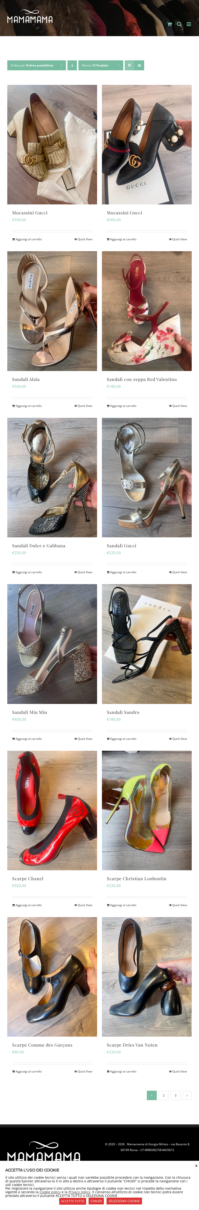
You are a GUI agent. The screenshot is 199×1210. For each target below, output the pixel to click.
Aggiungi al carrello (29, 239)
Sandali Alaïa (26, 379)
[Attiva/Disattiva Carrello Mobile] (169, 24)
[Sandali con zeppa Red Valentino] (147, 311)
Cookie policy (50, 1192)
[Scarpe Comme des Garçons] (52, 977)
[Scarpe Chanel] (52, 810)
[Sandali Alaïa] (52, 311)
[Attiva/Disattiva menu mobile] (189, 24)
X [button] (196, 1166)
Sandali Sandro (123, 712)
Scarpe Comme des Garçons (42, 1045)
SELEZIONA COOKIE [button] (124, 1201)
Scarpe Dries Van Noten (132, 1045)
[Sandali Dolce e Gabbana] (52, 477)
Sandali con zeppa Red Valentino (142, 379)
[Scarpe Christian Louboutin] (147, 810)
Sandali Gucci (121, 546)
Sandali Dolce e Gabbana (39, 546)
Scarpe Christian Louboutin (137, 878)
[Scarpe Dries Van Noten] (147, 977)
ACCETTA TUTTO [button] (72, 1201)
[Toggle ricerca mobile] (179, 24)
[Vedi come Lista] (139, 65)
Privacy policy (79, 1192)
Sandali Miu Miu (29, 712)
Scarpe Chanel (27, 878)
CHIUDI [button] (96, 1201)
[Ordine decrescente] (72, 65)
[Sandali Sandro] (147, 644)
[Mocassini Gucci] (52, 144)
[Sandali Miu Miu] (52, 644)
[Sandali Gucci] (147, 477)
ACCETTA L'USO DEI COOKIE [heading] (32, 1170)
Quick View (85, 239)
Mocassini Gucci (30, 213)
